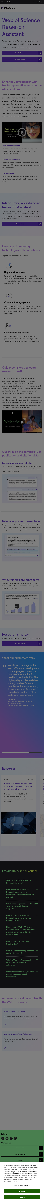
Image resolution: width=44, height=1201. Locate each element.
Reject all (22, 1191)
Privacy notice (28, 1173)
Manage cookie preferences (22, 1185)
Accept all (22, 1197)
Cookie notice (17, 1173)
